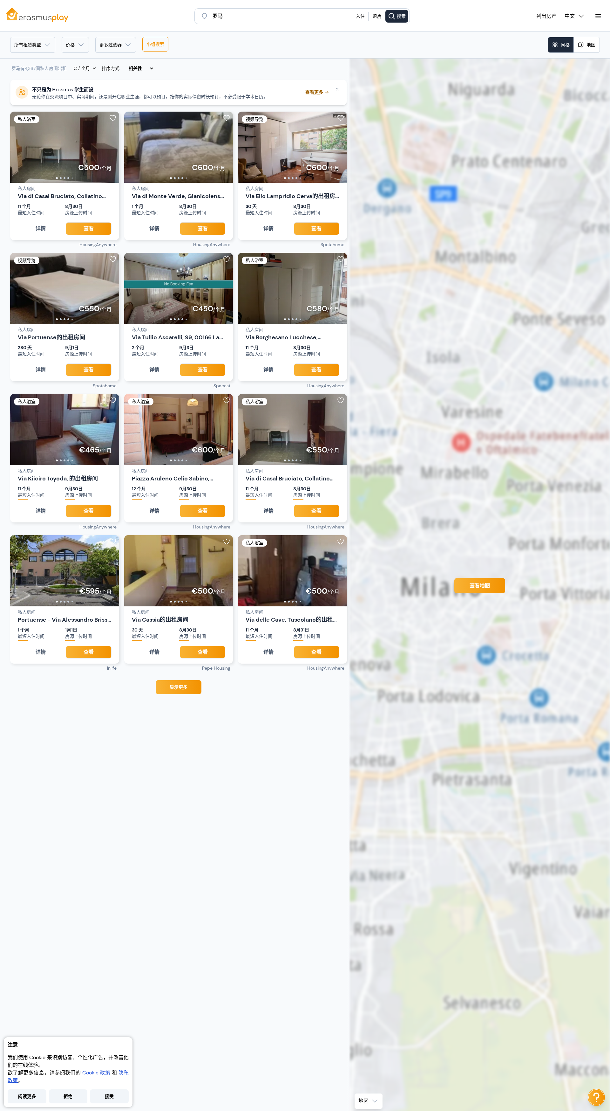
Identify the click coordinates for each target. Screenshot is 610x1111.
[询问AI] (596, 1097)
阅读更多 (27, 1096)
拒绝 (68, 1096)
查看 (89, 228)
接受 (109, 1096)
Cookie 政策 (96, 1072)
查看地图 (480, 585)
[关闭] (337, 89)
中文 (570, 16)
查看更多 (314, 92)
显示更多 (178, 687)
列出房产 (546, 16)
